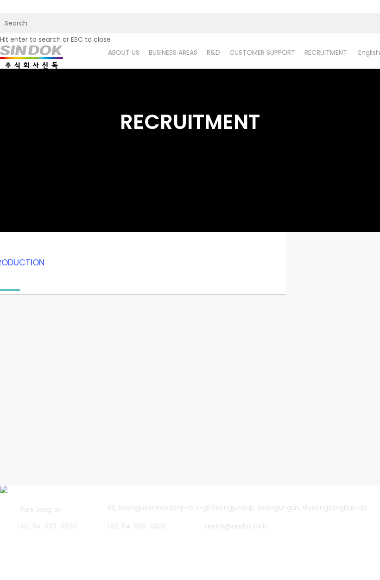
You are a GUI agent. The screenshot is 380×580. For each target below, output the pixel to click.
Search (107, 484)
